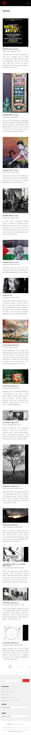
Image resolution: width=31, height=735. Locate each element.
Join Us (21, 727)
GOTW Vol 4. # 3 (6, 694)
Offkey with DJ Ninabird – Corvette (10, 700)
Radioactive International (17, 724)
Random (26, 729)
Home (27, 727)
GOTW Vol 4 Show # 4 (7, 689)
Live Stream (12, 729)
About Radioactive (7, 727)
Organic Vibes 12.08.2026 (8, 691)
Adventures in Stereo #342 (8, 697)
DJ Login (5, 729)
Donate (16, 727)
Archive (19, 729)
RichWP (21, 731)
